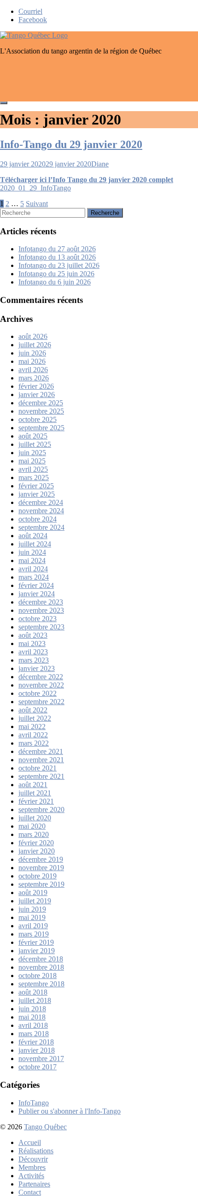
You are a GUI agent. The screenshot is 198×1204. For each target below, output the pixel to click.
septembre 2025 (41, 428)
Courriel (30, 11)
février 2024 (36, 585)
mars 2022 (33, 743)
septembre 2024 (41, 527)
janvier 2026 (36, 394)
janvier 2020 (36, 851)
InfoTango (33, 1103)
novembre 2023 (41, 610)
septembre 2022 (41, 702)
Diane (100, 164)
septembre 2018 (41, 984)
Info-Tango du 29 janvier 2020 (71, 144)
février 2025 (36, 486)
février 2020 (36, 843)
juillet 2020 (34, 818)
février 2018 (36, 1042)
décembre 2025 (40, 403)
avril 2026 (33, 370)
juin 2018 (32, 1009)
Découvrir (33, 1159)
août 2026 (32, 336)
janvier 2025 (36, 494)
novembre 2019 (41, 868)
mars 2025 (33, 477)
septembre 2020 (41, 809)
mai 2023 (32, 643)
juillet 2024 (34, 544)
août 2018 (32, 992)
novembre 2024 (41, 511)
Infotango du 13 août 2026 (57, 257)
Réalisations (35, 1151)
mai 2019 (32, 917)
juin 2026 (32, 353)
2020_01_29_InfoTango (35, 188)
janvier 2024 (36, 594)
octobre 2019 (37, 876)
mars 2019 (33, 934)
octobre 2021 (37, 768)
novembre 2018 (41, 967)
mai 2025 (32, 461)
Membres (32, 1167)
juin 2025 (32, 453)
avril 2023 (33, 652)
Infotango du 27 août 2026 (57, 249)
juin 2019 (32, 909)
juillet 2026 (34, 345)
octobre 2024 (37, 519)
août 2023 (32, 635)
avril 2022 (33, 735)
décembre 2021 (40, 751)
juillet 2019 (34, 901)
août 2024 (32, 536)
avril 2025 (33, 469)
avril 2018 (33, 1025)
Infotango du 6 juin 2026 (54, 282)
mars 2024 (33, 577)
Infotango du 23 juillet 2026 (58, 265)
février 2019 (36, 942)
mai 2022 (32, 726)
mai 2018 (32, 1017)
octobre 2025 (37, 419)
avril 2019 (33, 926)
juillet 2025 (34, 444)
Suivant (37, 204)
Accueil (29, 1142)
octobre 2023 (37, 619)
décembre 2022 (40, 677)
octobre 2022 (37, 693)
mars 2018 (33, 1034)
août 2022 (32, 710)
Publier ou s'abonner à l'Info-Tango (69, 1111)
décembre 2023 (40, 602)
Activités (31, 1176)
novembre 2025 (41, 411)
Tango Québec (45, 1127)
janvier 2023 (36, 668)
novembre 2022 (41, 685)
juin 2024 (32, 552)
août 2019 (32, 892)
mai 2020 (32, 826)
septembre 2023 (41, 627)
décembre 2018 (40, 959)
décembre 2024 (40, 502)
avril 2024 (33, 569)
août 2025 (32, 436)
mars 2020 (33, 834)
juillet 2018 (34, 1000)
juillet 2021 (34, 793)
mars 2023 (33, 660)
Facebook (32, 20)
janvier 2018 (36, 1050)
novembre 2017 (41, 1058)
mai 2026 (32, 361)
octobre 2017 (37, 1067)
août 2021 (32, 785)
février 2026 (36, 386)
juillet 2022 (34, 718)
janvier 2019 (36, 951)
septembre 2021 (41, 776)
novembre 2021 (41, 760)
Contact (29, 1192)
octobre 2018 (37, 975)
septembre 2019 (41, 884)
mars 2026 (33, 378)
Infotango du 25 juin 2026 (56, 274)
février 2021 (36, 801)
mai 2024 (32, 560)
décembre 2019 (40, 859)
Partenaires (34, 1184)
